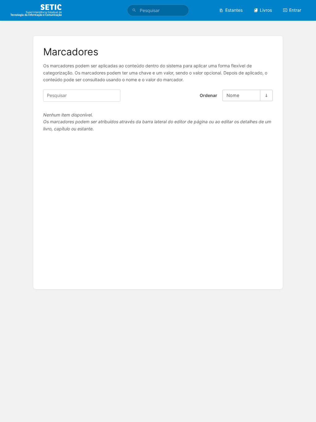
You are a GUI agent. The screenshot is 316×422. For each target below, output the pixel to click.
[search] (158, 10)
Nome (233, 95)
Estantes (234, 10)
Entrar (295, 10)
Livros (266, 10)
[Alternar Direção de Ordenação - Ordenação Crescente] (266, 95)
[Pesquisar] (134, 10)
